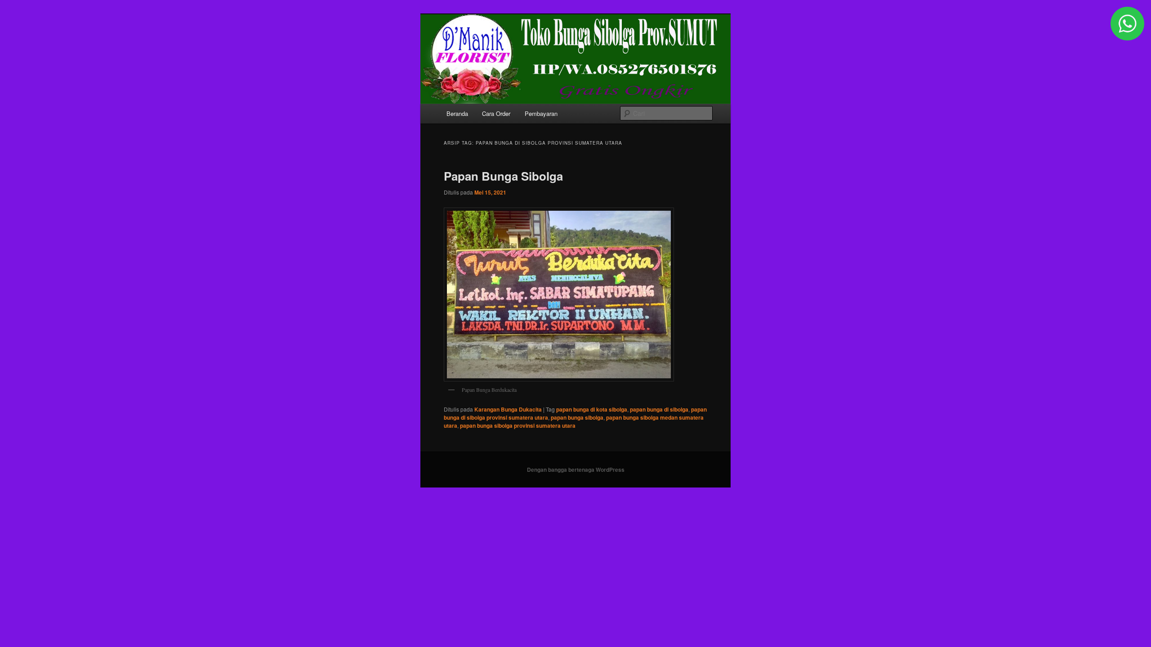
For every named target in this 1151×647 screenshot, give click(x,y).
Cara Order (496, 113)
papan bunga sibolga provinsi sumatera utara (518, 425)
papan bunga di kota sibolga (591, 409)
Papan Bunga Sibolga (503, 176)
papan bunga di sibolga (659, 409)
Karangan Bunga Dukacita (508, 409)
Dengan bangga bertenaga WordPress (576, 469)
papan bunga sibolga (577, 417)
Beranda (457, 113)
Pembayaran (541, 113)
